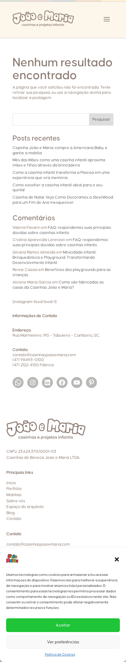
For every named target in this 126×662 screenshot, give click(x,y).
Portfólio (14, 489)
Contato (13, 519)
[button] (117, 559)
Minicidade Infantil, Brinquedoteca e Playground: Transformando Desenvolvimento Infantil (54, 257)
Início (11, 483)
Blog (10, 513)
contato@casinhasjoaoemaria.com (38, 544)
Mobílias (13, 495)
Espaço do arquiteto (25, 507)
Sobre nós (15, 501)
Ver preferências (63, 642)
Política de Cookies (60, 654)
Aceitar (63, 625)
